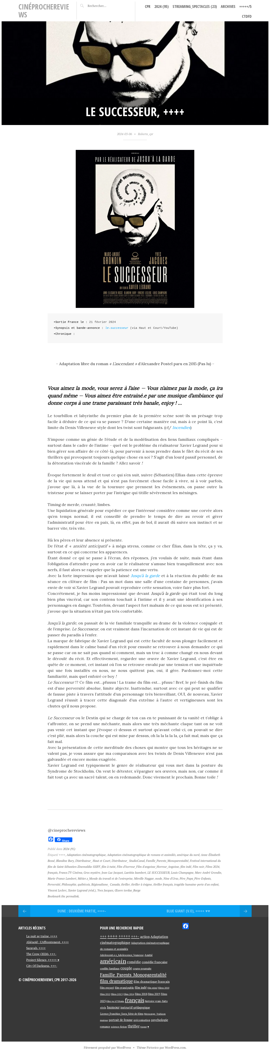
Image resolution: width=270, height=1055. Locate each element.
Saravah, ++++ (36, 948)
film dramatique (116, 981)
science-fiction (119, 1026)
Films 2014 (129, 994)
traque (143, 1026)
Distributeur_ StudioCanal (128, 861)
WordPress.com (175, 1047)
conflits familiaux (110, 968)
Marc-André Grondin (208, 872)
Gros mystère (92, 872)
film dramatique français (152, 981)
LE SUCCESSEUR (158, 872)
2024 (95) (161, 6)
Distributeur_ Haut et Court (92, 861)
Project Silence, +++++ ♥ (42, 960)
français (53, 872)
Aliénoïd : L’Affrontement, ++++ (47, 942)
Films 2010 (163, 987)
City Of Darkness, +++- (41, 966)
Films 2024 (212, 867)
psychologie (159, 1020)
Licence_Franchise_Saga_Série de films (121, 1014)
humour (113, 1007)
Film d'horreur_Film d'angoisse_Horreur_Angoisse (148, 867)
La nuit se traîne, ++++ (41, 936)
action (145, 936)
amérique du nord (188, 855)
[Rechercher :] (104, 6)
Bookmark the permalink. (63, 896)
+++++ (124, 936)
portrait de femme (121, 1020)
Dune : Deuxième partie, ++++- (82, 911)
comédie (134, 961)
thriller (125, 884)
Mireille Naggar (144, 878)
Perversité (54, 884)
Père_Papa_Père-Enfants (195, 878)
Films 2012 (105, 994)
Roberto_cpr (145, 134)
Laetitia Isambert (135, 872)
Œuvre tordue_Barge (128, 890)
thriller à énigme (141, 884)
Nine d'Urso (170, 878)
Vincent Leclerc (57, 890)
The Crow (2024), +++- (41, 954)
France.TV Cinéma (70, 872)
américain (113, 961)
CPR (147, 6)
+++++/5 (245, 6)
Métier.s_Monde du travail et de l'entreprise (105, 878)
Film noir (198, 867)
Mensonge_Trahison (155, 1013)
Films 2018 (141, 994)
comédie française (154, 962)
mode (158, 878)
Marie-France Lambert (62, 878)
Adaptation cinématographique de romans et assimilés (141, 855)
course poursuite (142, 968)
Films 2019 (154, 994)
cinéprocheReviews (43, 11)
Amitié (148, 955)
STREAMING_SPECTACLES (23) (195, 6)
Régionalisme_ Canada (105, 884)
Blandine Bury (65, 861)
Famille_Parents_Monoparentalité (167, 861)
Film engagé (107, 987)
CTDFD (247, 16)
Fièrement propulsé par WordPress (107, 1047)
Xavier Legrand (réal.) (82, 890)
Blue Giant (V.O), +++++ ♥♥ (188, 911)
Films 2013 (117, 994)
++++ (62, 855)
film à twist (108, 867)
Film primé (152, 987)
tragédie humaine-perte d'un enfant (196, 884)
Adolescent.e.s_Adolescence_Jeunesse (122, 955)
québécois (84, 884)
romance (105, 1026)
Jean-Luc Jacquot (112, 872)
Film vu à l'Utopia (115, 1001)
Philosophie (69, 884)
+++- (135, 936)
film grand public (124, 987)
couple (126, 968)
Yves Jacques (105, 890)
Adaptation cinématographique (86, 855)
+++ (103, 936)
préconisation (141, 1020)
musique (104, 1020)
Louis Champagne (182, 872)
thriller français (163, 884)
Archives (228, 6)
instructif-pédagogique (135, 1007)
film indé (185, 867)
